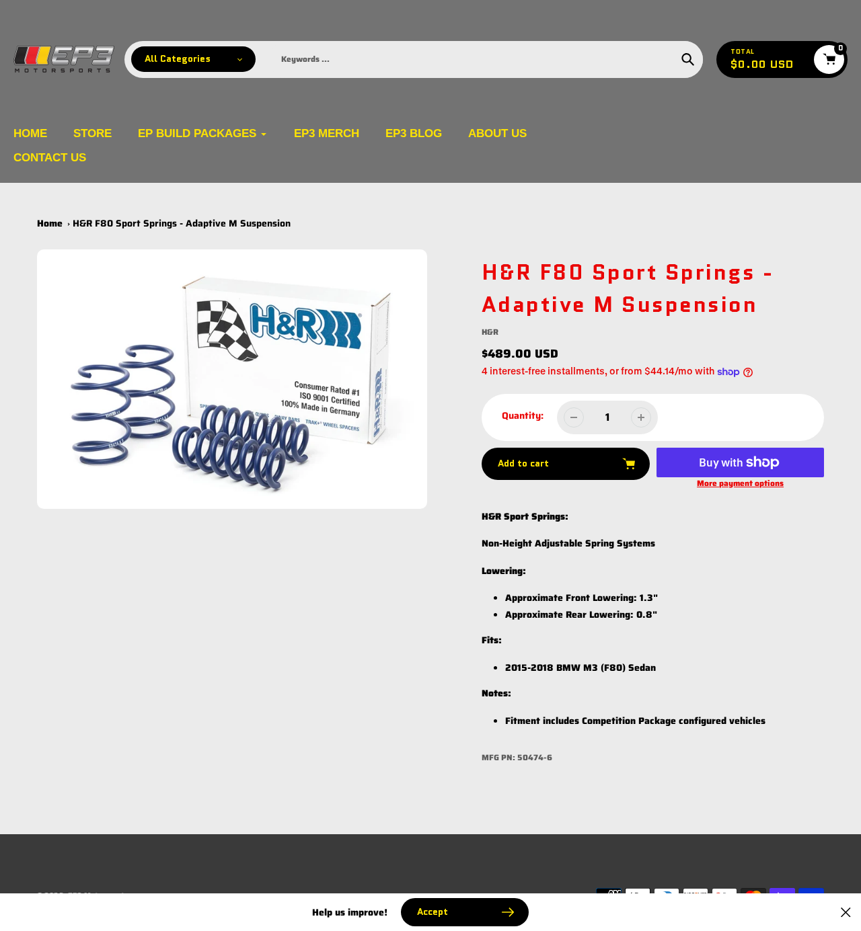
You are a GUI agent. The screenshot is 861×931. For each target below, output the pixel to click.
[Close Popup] (845, 912)
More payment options (740, 483)
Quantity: (523, 416)
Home (50, 223)
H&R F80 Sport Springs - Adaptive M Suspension (182, 223)
